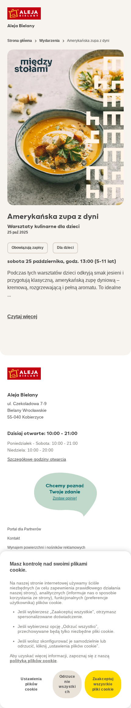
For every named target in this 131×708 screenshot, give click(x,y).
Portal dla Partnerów (24, 529)
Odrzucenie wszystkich (67, 684)
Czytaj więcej (22, 316)
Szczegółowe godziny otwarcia (36, 459)
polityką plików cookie (33, 660)
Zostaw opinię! (65, 498)
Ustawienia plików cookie (31, 684)
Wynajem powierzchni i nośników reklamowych (46, 547)
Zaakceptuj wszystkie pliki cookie (103, 684)
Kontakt (13, 538)
